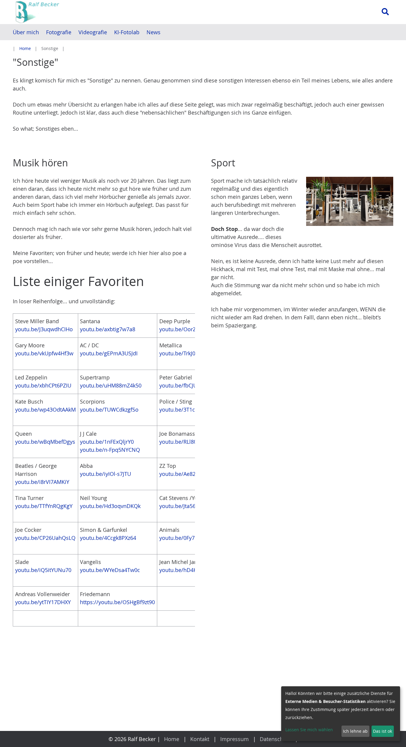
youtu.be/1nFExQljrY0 (107, 441)
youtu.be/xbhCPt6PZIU (43, 385)
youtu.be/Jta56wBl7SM (187, 506)
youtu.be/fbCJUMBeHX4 (188, 385)
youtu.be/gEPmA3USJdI (109, 353)
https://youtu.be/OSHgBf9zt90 (117, 602)
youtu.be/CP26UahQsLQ (45, 537)
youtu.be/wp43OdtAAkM (45, 409)
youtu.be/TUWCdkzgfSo (109, 409)
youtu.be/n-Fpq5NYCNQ (110, 449)
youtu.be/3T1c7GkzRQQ (188, 409)
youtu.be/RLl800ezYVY (186, 441)
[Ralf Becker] (71, 12)
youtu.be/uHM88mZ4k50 (110, 385)
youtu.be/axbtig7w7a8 (107, 329)
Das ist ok (382, 731)
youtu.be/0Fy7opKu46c (187, 537)
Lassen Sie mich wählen (309, 729)
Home (25, 48)
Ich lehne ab (355, 731)
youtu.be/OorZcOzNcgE (188, 329)
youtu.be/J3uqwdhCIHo (44, 329)
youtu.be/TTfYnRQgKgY (44, 506)
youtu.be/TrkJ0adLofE (185, 353)
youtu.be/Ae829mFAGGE (189, 473)
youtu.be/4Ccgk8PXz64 (108, 537)
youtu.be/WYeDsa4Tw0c (110, 569)
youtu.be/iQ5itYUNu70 (43, 569)
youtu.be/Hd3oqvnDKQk (110, 506)
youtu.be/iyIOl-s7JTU (105, 473)
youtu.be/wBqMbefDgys (45, 441)
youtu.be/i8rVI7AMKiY (42, 481)
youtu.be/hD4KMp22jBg (189, 569)
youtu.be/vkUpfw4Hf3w (44, 353)
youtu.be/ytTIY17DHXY (43, 602)
